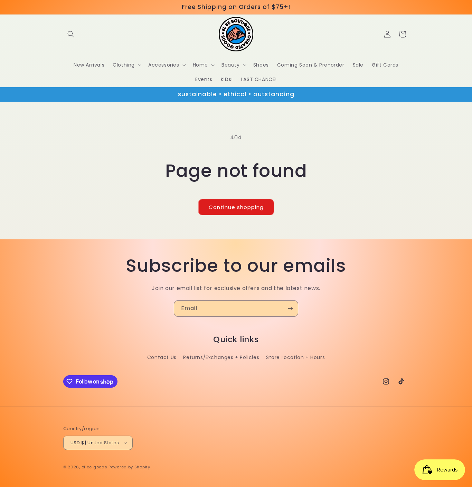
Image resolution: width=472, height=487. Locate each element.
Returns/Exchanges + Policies (221, 357)
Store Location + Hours (295, 357)
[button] (70, 34)
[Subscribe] (290, 308)
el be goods (94, 467)
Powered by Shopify (129, 467)
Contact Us (162, 357)
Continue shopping (236, 207)
